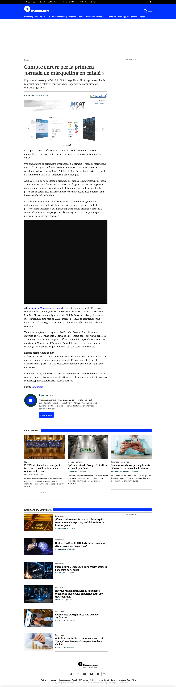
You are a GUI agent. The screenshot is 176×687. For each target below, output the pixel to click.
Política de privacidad (48, 680)
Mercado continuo (75, 462)
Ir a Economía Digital (136, 16)
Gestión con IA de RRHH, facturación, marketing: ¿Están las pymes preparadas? (81, 545)
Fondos (81, 16)
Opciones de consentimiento (100, 680)
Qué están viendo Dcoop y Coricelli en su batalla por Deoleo (87, 467)
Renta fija (112, 16)
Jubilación (52, 2)
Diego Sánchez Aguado (120, 471)
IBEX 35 (74, 2)
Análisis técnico (59, 16)
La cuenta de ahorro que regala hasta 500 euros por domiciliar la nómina (130, 467)
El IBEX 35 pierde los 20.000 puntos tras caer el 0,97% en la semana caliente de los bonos (43, 468)
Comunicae (37, 387)
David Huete (59, 600)
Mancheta (84, 680)
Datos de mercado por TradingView (123, 680)
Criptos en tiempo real (96, 16)
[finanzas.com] (88, 665)
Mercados (72, 16)
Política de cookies (64, 680)
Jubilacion (64, 2)
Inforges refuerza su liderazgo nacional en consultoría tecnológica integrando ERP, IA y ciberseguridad (79, 593)
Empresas (28, 60)
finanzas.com (29, 96)
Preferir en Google (100, 96)
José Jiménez (28, 474)
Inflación (84, 2)
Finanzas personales (33, 16)
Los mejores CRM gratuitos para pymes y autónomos (77, 616)
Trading (121, 16)
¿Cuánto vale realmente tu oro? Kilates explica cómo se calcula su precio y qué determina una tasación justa (79, 522)
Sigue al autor (46, 415)
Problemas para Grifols (36, 2)
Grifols (94, 2)
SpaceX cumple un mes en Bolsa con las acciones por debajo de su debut (81, 568)
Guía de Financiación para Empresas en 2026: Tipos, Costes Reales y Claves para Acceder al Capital (79, 641)
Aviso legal (76, 680)
